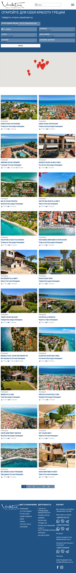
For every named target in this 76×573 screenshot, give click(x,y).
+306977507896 (62, 525)
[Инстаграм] (61, 567)
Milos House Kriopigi (9, 201)
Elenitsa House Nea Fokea (49, 356)
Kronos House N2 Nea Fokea (50, 162)
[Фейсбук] (57, 567)
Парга (22, 519)
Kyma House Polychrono (10, 124)
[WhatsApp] (58, 521)
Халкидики (24, 508)
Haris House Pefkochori (48, 124)
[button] (47, 63)
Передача (41, 533)
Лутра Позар (24, 514)
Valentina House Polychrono (12, 240)
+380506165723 (62, 518)
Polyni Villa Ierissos (47, 317)
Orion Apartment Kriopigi (11, 433)
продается (42, 523)
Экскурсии (42, 520)
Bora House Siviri (46, 278)
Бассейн (5, 40)
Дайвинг (41, 518)
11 (44, 486)
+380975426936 (62, 548)
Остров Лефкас (26, 511)
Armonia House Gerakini (10, 162)
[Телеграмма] (67, 522)
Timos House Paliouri (9, 317)
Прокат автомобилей (46, 525)
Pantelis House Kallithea (49, 394)
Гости (4, 34)
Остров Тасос (25, 524)
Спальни (43, 28)
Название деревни (47, 40)
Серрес (22, 521)
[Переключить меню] (72, 5)
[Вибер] (62, 521)
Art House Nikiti (45, 433)
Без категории (43, 535)
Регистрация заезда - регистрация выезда (19, 23)
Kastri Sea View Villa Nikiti (49, 201)
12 (48, 486)
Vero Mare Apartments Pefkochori (53, 240)
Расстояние (44, 34)
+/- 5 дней (6, 29)
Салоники (24, 527)
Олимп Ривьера (26, 516)
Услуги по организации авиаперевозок (44, 510)
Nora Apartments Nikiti (48, 472)
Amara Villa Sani (7, 394)
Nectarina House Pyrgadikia (12, 472)
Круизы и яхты (44, 515)
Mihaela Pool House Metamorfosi (14, 356)
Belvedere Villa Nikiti (9, 278)
